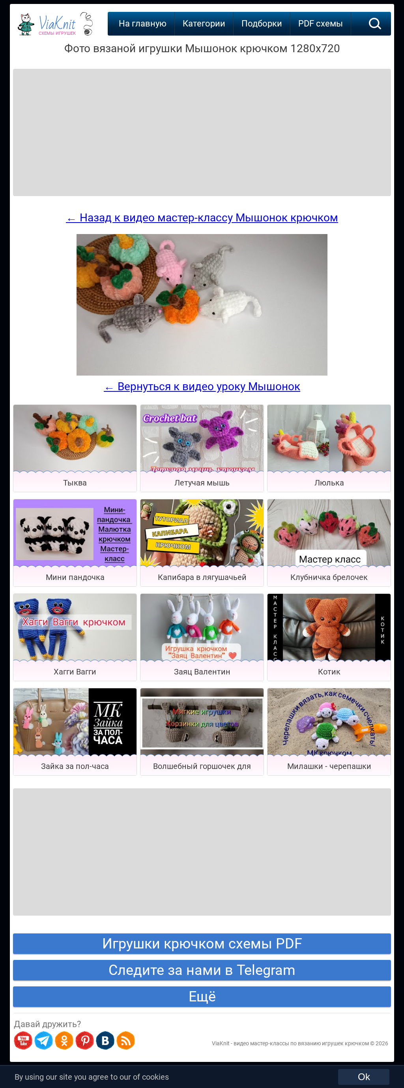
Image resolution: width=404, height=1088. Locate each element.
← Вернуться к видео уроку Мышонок (202, 386)
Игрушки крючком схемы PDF (202, 943)
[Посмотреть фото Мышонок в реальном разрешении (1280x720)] (202, 373)
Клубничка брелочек (329, 577)
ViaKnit (57, 28)
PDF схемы (320, 23)
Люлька (329, 482)
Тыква (75, 482)
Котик (329, 671)
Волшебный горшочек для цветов (202, 768)
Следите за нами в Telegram (202, 970)
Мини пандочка (75, 577)
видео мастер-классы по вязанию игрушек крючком (301, 1043)
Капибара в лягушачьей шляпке (202, 579)
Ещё (202, 996)
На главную (142, 23)
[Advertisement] (76, 122)
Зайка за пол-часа (75, 766)
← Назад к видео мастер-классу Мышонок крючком (202, 217)
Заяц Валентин (202, 671)
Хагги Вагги (75, 671)
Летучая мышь (202, 482)
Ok (364, 1076)
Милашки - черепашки (329, 766)
